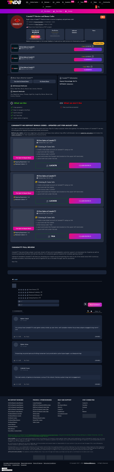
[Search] (98, 6)
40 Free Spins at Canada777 (26, 57)
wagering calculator (87, 133)
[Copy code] (47, 165)
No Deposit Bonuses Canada (14, 415)
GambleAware (61, 411)
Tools (84, 2)
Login (16, 279)
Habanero (74, 32)
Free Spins (47, 11)
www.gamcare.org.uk (62, 413)
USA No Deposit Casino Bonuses (15, 403)
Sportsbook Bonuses (12, 426)
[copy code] (92, 46)
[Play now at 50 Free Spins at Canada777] (14, 48)
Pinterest (84, 411)
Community (106, 2)
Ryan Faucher (39, 24)
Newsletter (84, 405)
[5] (27, 289)
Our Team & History (62, 405)
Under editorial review (55, 35)
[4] (25, 289)
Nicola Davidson (38, 22)
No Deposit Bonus (44, 81)
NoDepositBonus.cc (34, 435)
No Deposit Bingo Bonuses (14, 420)
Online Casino (34, 2)
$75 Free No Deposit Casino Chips (41, 409)
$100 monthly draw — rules (35, 38)
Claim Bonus (85, 165)
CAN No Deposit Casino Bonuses (15, 407)
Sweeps (70, 11)
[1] (19, 289)
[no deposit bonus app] (90, 418)
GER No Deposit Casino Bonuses (15, 409)
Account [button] (48, 6)
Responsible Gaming (26, 463)
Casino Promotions (37, 403)
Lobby (58, 2)
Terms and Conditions (50, 463)
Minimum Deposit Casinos (39, 418)
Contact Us (60, 409)
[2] (21, 289)
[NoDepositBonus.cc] (14, 2)
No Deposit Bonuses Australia (15, 413)
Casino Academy (16, 135)
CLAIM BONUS (88, 49)
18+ (103, 17)
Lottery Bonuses (11, 424)
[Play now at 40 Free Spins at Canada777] (14, 58)
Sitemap (59, 415)
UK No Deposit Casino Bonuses (15, 411)
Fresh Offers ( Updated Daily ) (15, 430)
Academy (69, 2)
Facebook (84, 407)
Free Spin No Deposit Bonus (21, 81)
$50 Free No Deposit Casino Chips (41, 411)
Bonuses (46, 2)
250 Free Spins (36, 413)
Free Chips (59, 11)
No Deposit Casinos (12, 418)
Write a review (35, 36)
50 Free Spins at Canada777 (26, 47)
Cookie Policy (16, 465)
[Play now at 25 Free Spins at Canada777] (14, 68)
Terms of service (37, 463)
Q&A (59, 403)
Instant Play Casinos (37, 420)
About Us (60, 407)
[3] (23, 289)
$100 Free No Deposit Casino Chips (41, 407)
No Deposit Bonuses (12, 422)
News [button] (95, 2)
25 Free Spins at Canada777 (26, 67)
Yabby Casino (36, 422)
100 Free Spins (36, 415)
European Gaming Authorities (12, 463)
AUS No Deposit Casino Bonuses (15, 405)
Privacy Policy (7, 465)
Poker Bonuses (11, 428)
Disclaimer (24, 465)
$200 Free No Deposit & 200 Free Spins (42, 405)
